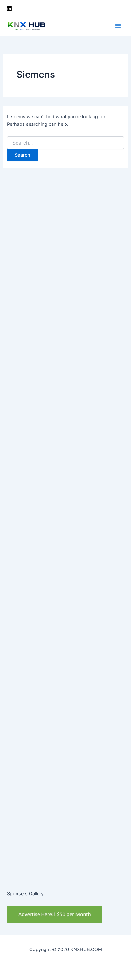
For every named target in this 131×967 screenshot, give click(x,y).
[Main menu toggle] (118, 25)
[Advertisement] (65, 271)
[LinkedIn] (9, 8)
